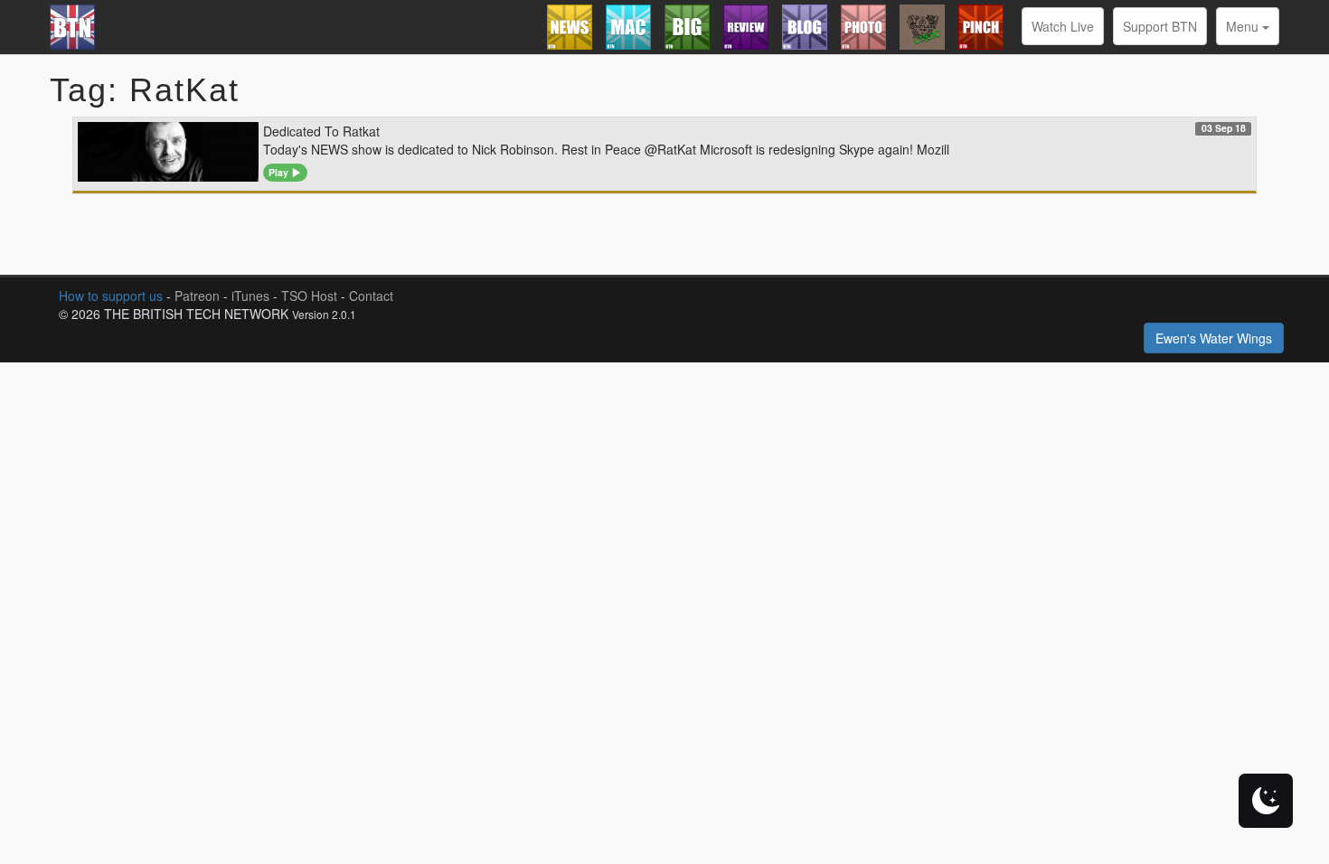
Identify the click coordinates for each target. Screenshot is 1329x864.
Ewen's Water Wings (1213, 338)
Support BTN (1160, 26)
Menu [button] (1244, 26)
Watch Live (1063, 26)
